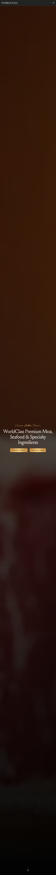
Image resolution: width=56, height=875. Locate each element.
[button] (52, 5)
